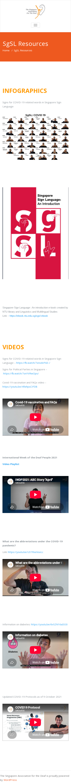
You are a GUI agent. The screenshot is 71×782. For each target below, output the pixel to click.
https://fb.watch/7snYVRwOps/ (21, 373)
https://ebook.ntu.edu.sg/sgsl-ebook (29, 315)
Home (6, 50)
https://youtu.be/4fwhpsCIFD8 (19, 386)
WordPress (10, 780)
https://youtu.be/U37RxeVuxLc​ (25, 552)
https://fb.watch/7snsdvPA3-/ (33, 362)
